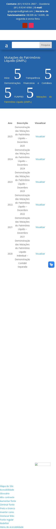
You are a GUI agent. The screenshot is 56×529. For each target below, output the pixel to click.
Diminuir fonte (7, 504)
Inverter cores (7, 512)
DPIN (9, 368)
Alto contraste (7, 497)
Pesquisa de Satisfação (18, 341)
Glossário (4, 493)
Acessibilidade (7, 489)
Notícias (11, 320)
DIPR (9, 363)
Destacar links (7, 515)
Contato (11, 314)
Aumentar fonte (8, 501)
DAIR (9, 357)
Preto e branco (7, 508)
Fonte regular (7, 519)
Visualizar (40, 136)
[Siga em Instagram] (31, 25)
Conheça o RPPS (15, 308)
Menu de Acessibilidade (11, 527)
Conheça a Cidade (16, 302)
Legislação (12, 335)
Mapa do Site (6, 486)
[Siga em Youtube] (24, 25)
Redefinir (4, 523)
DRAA (10, 374)
